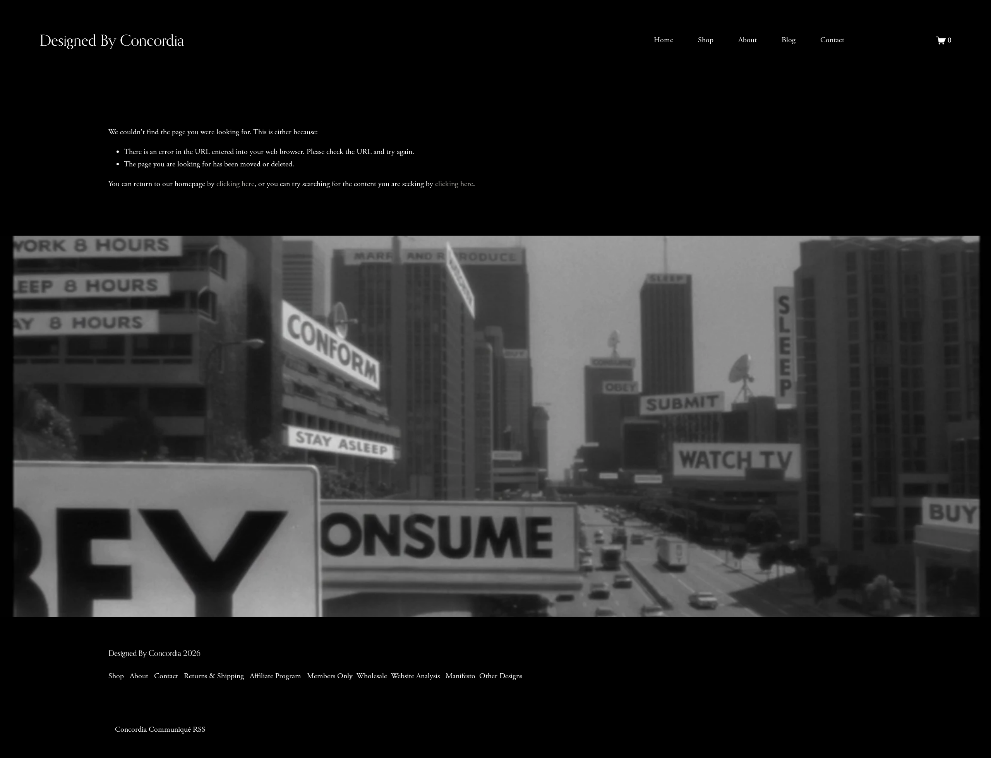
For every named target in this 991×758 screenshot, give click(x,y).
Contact (832, 40)
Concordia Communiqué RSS (160, 729)
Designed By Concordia (111, 40)
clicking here (235, 184)
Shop (705, 40)
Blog (789, 40)
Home (663, 40)
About (747, 40)
